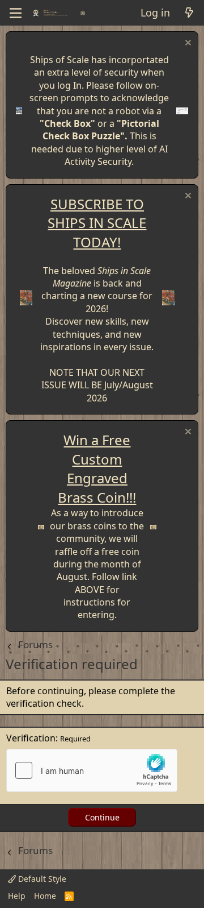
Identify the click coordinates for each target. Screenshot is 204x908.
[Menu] (15, 13)
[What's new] (189, 12)
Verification (31, 738)
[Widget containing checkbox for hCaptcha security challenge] (91, 770)
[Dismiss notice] (187, 44)
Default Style (41, 878)
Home (45, 895)
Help (17, 895)
